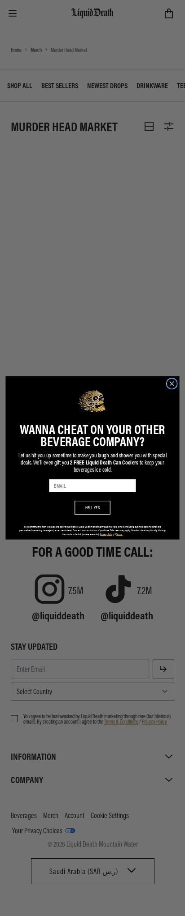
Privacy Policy (107, 534)
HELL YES (92, 507)
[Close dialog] (172, 384)
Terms (119, 534)
